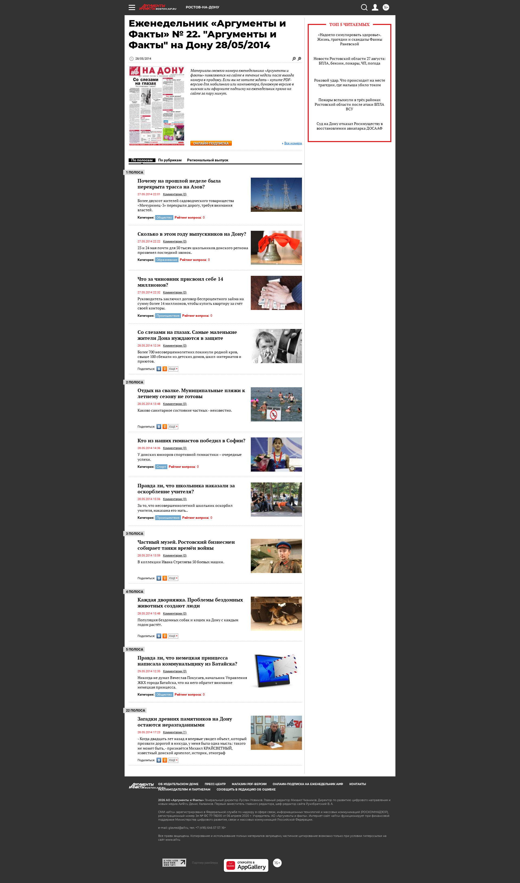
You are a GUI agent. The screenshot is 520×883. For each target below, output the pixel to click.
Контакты (357, 784)
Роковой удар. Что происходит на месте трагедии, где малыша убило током (349, 82)
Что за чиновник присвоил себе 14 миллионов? (180, 282)
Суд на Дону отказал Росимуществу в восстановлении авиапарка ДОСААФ (350, 125)
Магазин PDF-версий (249, 784)
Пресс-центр (215, 784)
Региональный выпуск (207, 160)
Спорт (161, 467)
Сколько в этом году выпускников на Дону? (192, 234)
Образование (167, 260)
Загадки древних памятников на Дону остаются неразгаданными (185, 721)
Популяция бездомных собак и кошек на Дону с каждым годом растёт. (188, 622)
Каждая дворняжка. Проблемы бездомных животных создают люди (190, 602)
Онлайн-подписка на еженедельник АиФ (308, 784)
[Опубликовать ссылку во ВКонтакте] (159, 368)
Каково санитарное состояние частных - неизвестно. (185, 410)
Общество (164, 217)
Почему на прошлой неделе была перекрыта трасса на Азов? (179, 183)
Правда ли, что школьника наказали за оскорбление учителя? (186, 488)
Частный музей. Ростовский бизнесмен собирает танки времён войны (186, 545)
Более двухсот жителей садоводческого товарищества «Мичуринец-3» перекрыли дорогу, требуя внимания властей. (186, 205)
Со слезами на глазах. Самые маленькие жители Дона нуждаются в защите (187, 335)
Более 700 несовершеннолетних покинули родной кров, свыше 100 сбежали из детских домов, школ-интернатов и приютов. (189, 357)
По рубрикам (170, 160)
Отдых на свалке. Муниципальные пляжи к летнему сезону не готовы (191, 393)
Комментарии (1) (175, 732)
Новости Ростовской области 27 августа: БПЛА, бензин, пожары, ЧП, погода (350, 60)
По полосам (142, 160)
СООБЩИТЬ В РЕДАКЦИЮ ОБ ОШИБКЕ (246, 789)
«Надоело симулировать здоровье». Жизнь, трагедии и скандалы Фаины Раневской (349, 39)
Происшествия (168, 316)
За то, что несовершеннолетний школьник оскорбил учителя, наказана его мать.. (185, 508)
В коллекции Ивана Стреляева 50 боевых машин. (181, 561)
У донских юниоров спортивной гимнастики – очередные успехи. (190, 457)
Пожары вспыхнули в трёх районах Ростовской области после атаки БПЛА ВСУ (349, 104)
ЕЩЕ (172, 369)
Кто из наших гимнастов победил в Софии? (191, 440)
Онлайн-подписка (211, 143)
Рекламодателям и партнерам (184, 789)
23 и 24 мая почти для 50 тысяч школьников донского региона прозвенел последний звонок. (193, 250)
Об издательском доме (178, 784)
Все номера (293, 143)
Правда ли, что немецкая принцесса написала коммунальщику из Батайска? (187, 660)
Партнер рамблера (205, 862)
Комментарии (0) (175, 194)
